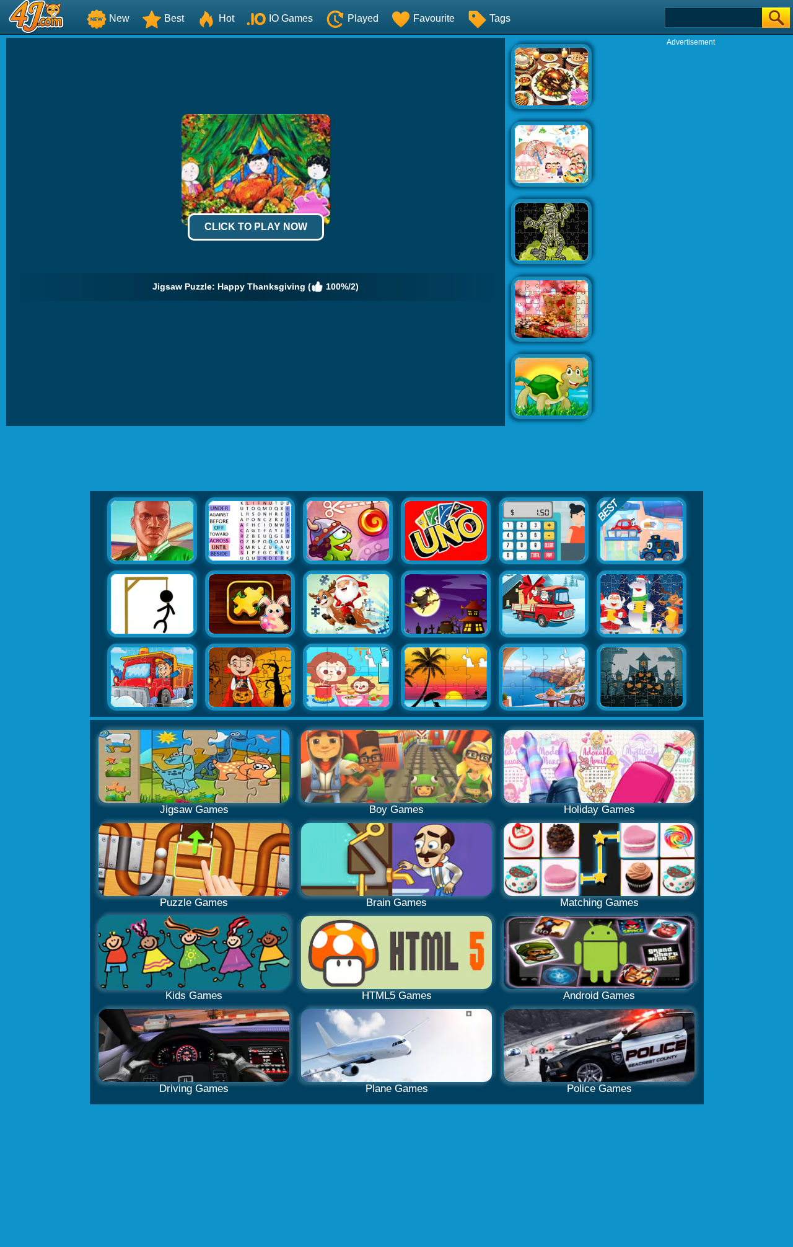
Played (363, 18)
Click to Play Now (255, 226)
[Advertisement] (691, 233)
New (119, 18)
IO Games (291, 18)
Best (174, 18)
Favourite (434, 18)
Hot (226, 18)
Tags (499, 18)
